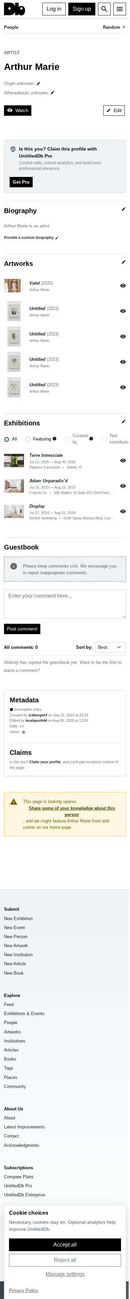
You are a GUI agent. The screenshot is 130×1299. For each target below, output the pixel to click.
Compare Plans (19, 1176)
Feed (9, 1004)
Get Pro (21, 182)
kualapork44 (36, 720)
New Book (14, 973)
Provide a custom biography (31, 237)
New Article (15, 963)
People (11, 27)
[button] (54, 439)
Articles (11, 1050)
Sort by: (84, 647)
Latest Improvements (24, 1126)
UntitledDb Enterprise (24, 1194)
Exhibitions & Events (24, 1013)
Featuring (42, 438)
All (14, 438)
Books (10, 1059)
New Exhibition (18, 918)
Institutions (14, 1040)
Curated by (80, 438)
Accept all (65, 1244)
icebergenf (38, 715)
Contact (11, 1135)
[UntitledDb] (14, 9)
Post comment (22, 628)
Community (15, 1086)
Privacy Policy (23, 1290)
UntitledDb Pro (18, 1185)
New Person (15, 936)
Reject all (65, 1260)
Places (10, 1077)
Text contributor (119, 438)
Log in (54, 9)
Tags (8, 1068)
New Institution (18, 954)
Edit (114, 110)
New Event (14, 927)
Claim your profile (45, 762)
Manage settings (65, 1274)
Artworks (12, 1031)
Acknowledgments (21, 1145)
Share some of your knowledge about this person (72, 811)
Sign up (82, 9)
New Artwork (16, 945)
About (9, 1117)
